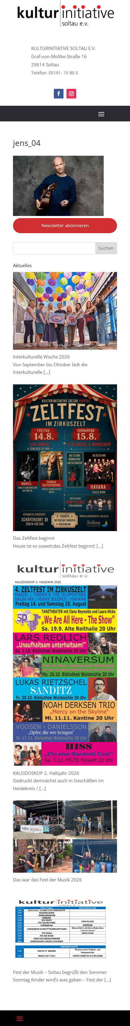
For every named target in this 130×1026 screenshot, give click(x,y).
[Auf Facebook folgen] (58, 94)
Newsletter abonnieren (65, 225)
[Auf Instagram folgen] (71, 94)
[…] (47, 372)
